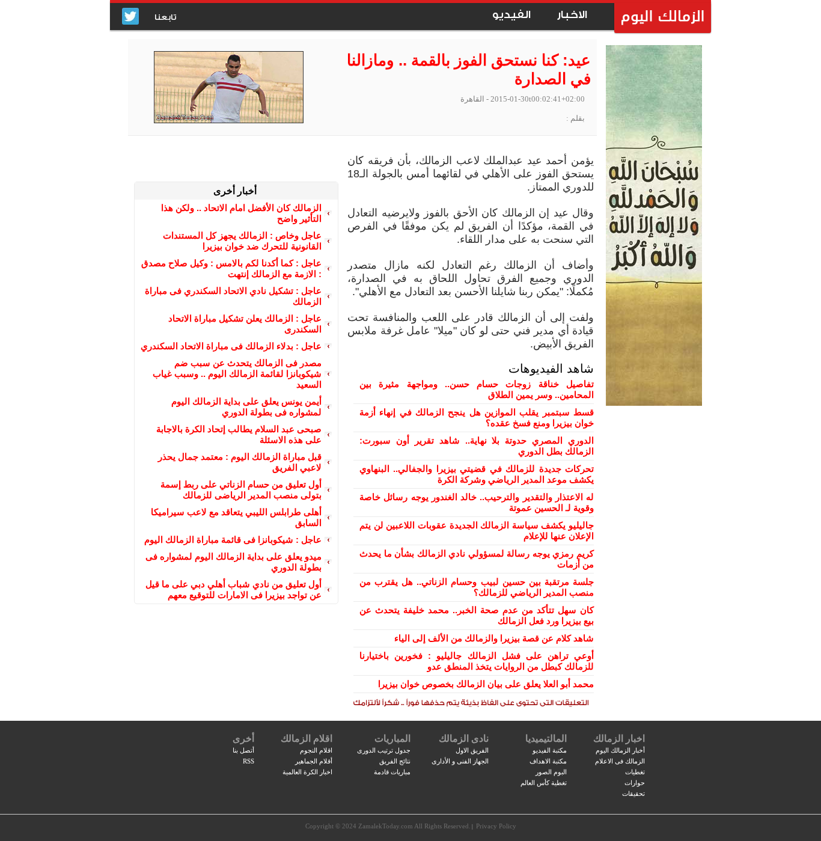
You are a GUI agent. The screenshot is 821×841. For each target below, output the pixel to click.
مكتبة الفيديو (550, 750)
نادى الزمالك (464, 738)
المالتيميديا (546, 738)
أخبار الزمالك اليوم (620, 750)
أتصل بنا (243, 750)
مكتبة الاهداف (548, 761)
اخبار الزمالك (619, 738)
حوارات (634, 782)
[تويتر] (130, 17)
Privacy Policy (496, 826)
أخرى (243, 738)
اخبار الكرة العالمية (307, 771)
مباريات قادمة (392, 771)
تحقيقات (633, 793)
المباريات (392, 738)
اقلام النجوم (316, 750)
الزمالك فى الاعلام (620, 761)
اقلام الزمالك (306, 738)
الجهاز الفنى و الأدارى (460, 761)
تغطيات (635, 771)
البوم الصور (551, 771)
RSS (248, 761)
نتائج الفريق (394, 761)
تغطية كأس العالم (543, 782)
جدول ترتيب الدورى (383, 750)
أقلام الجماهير (313, 761)
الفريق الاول (472, 750)
